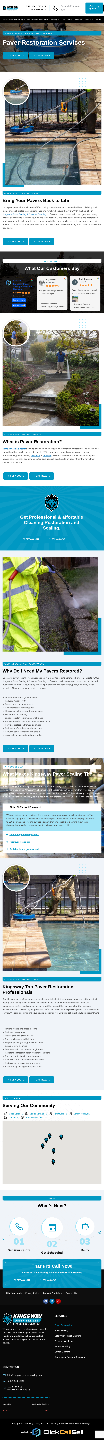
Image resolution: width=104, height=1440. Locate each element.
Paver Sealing (61, 1330)
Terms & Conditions (52, 1293)
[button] (52, 807)
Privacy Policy (32, 1293)
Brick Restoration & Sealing (13, 19)
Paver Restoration (63, 1325)
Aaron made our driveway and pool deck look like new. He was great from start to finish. (52, 293)
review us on (18, 305)
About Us (87, 19)
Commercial (78, 19)
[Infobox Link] (19, 1234)
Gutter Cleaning (66, 19)
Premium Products (20, 841)
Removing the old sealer (14, 448)
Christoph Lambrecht (55, 279)
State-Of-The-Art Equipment (25, 807)
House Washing (62, 1346)
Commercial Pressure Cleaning (70, 1357)
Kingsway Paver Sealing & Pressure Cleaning (24, 214)
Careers (98, 19)
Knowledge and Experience (24, 834)
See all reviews (19, 300)
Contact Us (71, 1293)
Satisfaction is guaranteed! (24, 849)
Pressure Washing (50, 19)
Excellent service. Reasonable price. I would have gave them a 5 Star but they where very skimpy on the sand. (85, 295)
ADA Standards (14, 1293)
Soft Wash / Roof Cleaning (68, 1335)
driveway (47, 455)
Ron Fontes (84, 279)
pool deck (35, 455)
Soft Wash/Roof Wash (35, 19)
